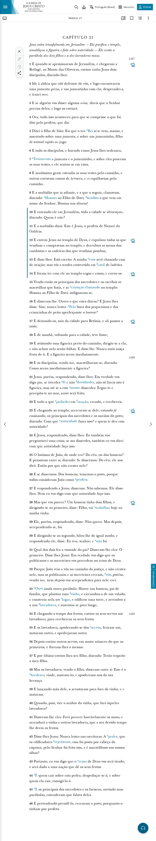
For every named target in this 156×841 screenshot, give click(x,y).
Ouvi (39, 588)
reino (83, 761)
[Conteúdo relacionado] (140, 18)
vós (108, 574)
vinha (75, 594)
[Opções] (148, 18)
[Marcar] (19, 59)
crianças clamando (85, 287)
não (99, 541)
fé (64, 382)
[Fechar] (19, 51)
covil (101, 264)
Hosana (51, 198)
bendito (93, 198)
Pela (72, 306)
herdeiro (37, 675)
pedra (112, 736)
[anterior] (5, 424)
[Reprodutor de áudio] (143, 828)
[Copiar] (19, 67)
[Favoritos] (131, 18)
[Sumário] (5, 18)
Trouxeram (42, 159)
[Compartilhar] (19, 73)
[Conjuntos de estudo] (123, 18)
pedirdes (63, 401)
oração (83, 401)
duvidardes (85, 382)
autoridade (68, 421)
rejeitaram (62, 742)
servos (96, 627)
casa (92, 259)
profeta (82, 479)
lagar (66, 599)
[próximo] (150, 424)
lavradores (48, 605)
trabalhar (102, 507)
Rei (90, 131)
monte (75, 388)
